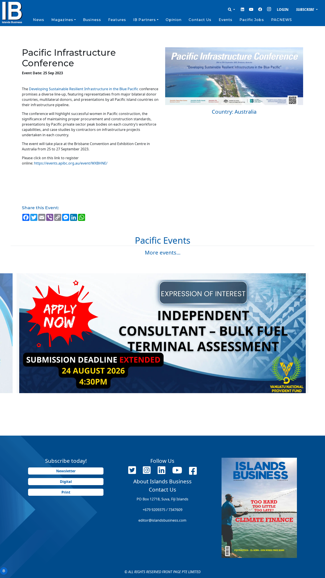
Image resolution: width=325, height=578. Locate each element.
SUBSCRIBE (305, 9)
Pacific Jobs (251, 20)
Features (117, 20)
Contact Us (200, 20)
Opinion (174, 20)
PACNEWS (281, 20)
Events (226, 20)
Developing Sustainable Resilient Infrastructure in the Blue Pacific (83, 88)
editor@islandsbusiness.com (162, 520)
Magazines (62, 20)
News (38, 20)
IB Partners (144, 20)
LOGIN (283, 9)
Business (92, 20)
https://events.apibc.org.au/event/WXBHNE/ (70, 163)
